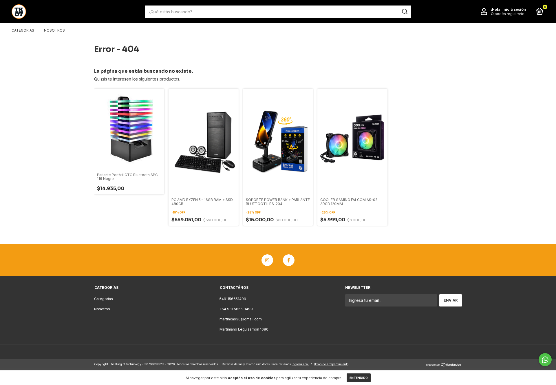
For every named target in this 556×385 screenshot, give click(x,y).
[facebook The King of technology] (289, 260)
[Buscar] (404, 11)
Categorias (23, 30)
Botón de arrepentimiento (331, 364)
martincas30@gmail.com (241, 319)
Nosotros (54, 30)
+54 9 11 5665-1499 (236, 309)
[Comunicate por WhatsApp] (545, 359)
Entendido (359, 377)
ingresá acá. (300, 364)
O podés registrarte (507, 14)
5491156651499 (233, 299)
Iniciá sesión (514, 9)
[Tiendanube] (444, 364)
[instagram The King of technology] (267, 260)
